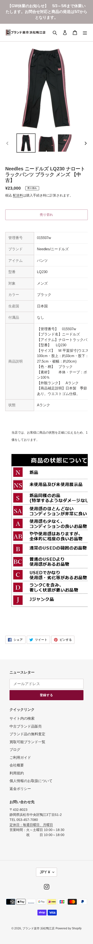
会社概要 (17, 765)
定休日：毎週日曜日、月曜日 (31, 825)
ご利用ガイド (20, 757)
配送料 (18, 195)
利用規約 (17, 773)
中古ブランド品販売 (26, 726)
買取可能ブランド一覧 (27, 742)
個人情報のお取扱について (31, 781)
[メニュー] (85, 32)
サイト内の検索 (22, 718)
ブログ (15, 749)
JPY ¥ (45, 872)
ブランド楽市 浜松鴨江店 (38, 928)
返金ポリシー (20, 789)
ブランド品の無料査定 (27, 734)
